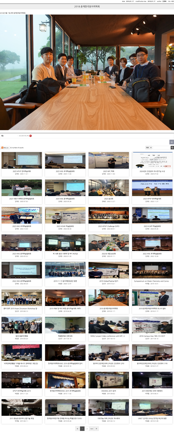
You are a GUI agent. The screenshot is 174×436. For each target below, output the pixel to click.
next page (91, 429)
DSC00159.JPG (24, 136)
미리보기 (30, 136)
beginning (77, 428)
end (96, 428)
